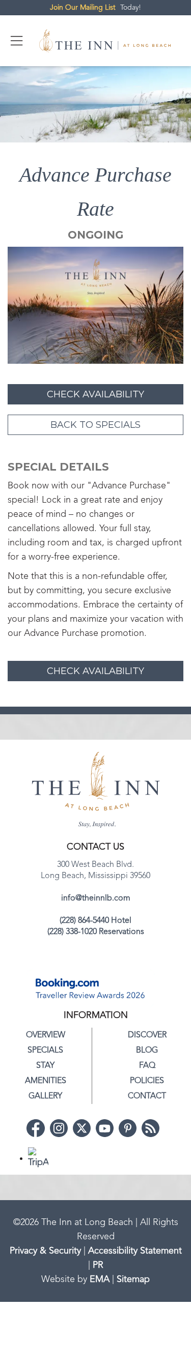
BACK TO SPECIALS (95, 424)
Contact (147, 1096)
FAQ (147, 1066)
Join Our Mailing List (83, 7)
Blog (147, 1050)
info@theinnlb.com (95, 898)
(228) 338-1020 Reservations (95, 932)
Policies (147, 1081)
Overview (45, 1035)
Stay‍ (45, 1066)
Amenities (45, 1081)
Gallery (45, 1096)
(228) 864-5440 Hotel (95, 921)
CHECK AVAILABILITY (95, 394)
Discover (147, 1035)
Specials (45, 1050)
